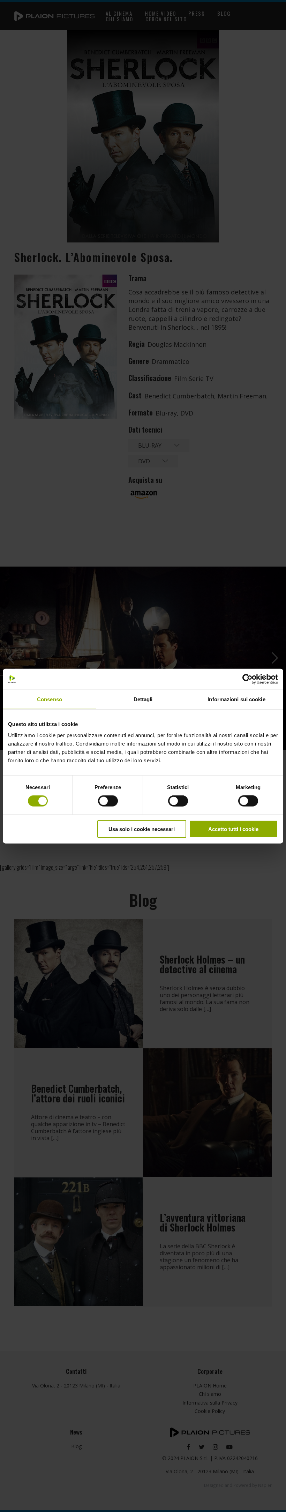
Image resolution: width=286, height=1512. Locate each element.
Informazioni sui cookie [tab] (236, 699)
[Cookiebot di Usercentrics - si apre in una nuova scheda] (247, 679)
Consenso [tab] (49, 699)
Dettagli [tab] (143, 699)
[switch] (108, 801)
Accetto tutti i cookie (233, 829)
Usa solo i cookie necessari (141, 829)
